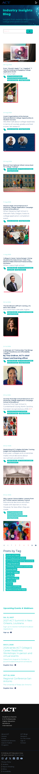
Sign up (6, 632)
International (10, 581)
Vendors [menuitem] (5, 764)
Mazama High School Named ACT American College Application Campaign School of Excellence (18, 207)
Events (3, 738)
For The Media (25, 738)
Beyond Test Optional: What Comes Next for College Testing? (18, 166)
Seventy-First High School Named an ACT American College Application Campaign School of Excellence (18, 400)
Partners (9, 584)
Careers (4, 736)
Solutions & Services (8, 740)
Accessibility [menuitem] (6, 771)
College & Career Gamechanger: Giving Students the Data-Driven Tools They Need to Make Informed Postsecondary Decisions (17, 260)
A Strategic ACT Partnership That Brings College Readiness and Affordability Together (18, 351)
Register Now (8, 665)
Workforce (6, 723)
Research (23, 736)
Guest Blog (11, 269)
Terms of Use (19, 755)
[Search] (29, 31)
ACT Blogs (24, 734)
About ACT (5, 734)
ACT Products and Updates (15, 76)
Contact (23, 743)
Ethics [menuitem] (4, 769)
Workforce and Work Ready (15, 514)
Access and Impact (13, 80)
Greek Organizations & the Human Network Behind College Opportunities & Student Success (18, 118)
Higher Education (12, 169)
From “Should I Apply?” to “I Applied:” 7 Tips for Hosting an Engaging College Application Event (17, 70)
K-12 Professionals (9, 719)
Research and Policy (13, 587)
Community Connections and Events (17, 78)
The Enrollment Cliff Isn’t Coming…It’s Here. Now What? (17, 306)
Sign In (22, 740)
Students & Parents (9, 717)
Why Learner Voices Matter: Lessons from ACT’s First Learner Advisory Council (18, 499)
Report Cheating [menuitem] (8, 766)
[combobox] (14, 31)
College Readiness (24, 80)
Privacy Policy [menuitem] (6, 762)
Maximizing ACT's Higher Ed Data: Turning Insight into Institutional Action (18, 450)
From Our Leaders (12, 572)
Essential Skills (11, 569)
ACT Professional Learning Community (20, 561)
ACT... (31, 409)
